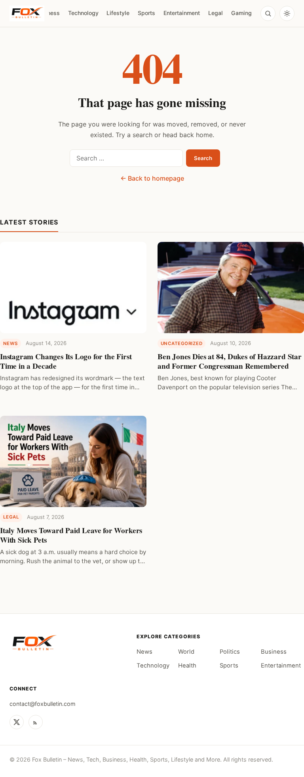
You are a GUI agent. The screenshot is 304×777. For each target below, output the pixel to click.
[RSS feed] (35, 722)
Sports (146, 12)
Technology (83, 12)
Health (187, 665)
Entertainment (181, 12)
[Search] (268, 13)
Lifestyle (117, 12)
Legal (215, 12)
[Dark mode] (286, 13)
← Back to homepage (152, 178)
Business (274, 651)
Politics (230, 651)
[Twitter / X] (17, 722)
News (144, 651)
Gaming (241, 12)
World (186, 651)
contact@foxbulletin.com (43, 703)
